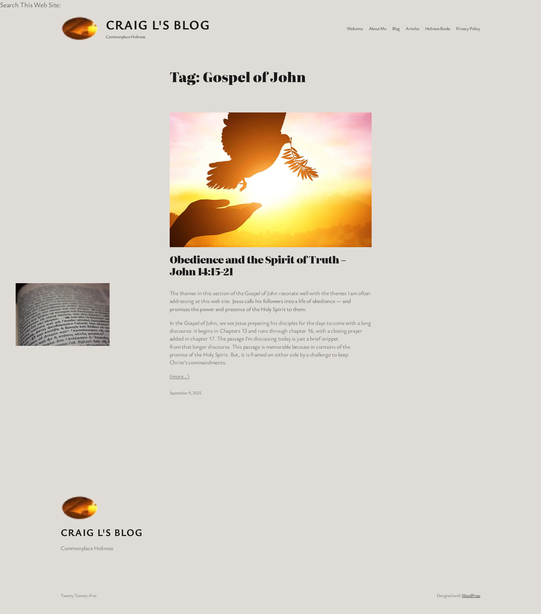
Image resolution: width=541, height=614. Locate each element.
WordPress (471, 595)
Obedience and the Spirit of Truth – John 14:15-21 (258, 265)
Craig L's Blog (158, 24)
